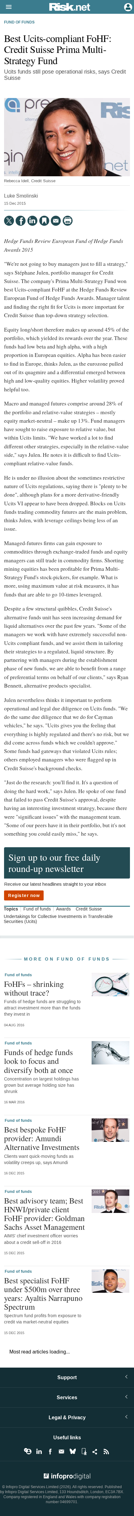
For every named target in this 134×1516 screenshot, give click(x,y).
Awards (63, 909)
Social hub (95, 1451)
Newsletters (61, 1451)
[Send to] (56, 221)
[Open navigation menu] (6, 7)
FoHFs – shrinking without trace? (34, 988)
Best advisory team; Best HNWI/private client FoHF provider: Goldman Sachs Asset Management (44, 1213)
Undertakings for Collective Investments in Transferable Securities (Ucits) (58, 919)
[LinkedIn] (32, 221)
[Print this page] (68, 221)
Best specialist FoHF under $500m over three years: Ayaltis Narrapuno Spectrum (43, 1293)
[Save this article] (44, 221)
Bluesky (72, 1451)
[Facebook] (21, 221)
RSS (106, 1451)
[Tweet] (9, 221)
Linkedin (39, 1451)
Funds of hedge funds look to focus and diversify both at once (38, 1061)
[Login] (127, 6)
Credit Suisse (89, 909)
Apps (84, 1451)
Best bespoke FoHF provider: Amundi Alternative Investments (41, 1138)
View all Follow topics (27, 1451)
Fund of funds (19, 22)
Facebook (50, 1451)
